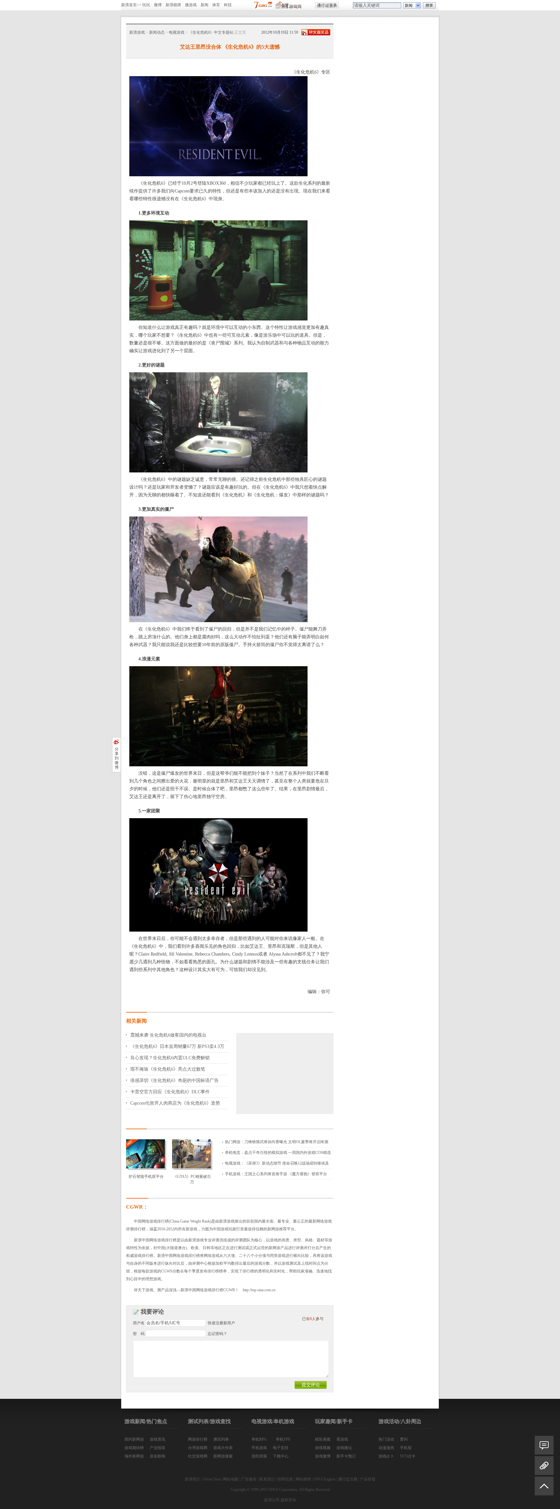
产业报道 (157, 1447)
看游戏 (342, 1439)
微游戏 (191, 5)
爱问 (404, 1439)
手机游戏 (259, 1447)
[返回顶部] (544, 1489)
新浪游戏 (137, 32)
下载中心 (280, 1456)
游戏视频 (323, 1447)
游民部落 (259, 1456)
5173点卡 (407, 1456)
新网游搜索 (223, 1456)
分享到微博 (117, 758)
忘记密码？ (217, 1333)
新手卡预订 (346, 1456)
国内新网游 (134, 1439)
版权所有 (288, 1500)
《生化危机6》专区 (311, 72)
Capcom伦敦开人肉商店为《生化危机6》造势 (175, 1103)
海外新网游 (134, 1456)
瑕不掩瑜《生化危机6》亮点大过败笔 (167, 1069)
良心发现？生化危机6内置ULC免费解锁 (170, 1057)
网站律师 (303, 1479)
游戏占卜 (386, 1456)
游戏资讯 (157, 1439)
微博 (158, 5)
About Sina (211, 1479)
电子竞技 (280, 1447)
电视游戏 (176, 32)
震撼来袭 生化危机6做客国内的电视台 (168, 1035)
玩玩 (146, 5)
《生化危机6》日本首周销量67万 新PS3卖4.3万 (177, 1046)
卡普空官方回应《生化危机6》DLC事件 (170, 1091)
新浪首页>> (131, 5)
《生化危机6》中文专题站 (211, 32)
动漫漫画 (386, 1447)
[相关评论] (544, 1445)
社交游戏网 (197, 1456)
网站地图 (231, 1479)
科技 (228, 5)
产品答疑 (368, 1479)
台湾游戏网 (197, 1447)
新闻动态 (157, 32)
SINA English (324, 1479)
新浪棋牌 (173, 5)
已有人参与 (312, 1319)
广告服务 (249, 1479)
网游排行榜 (197, 1439)
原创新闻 (157, 1456)
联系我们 (267, 1479)
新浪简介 (192, 1479)
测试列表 (221, 1439)
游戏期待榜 (134, 1447)
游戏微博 (323, 1456)
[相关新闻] (544, 1465)
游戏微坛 (344, 1447)
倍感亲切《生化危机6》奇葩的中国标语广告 (174, 1080)
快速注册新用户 (221, 1323)
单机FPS (283, 1439)
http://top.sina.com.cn (259, 1290)
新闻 (204, 5)
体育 (216, 5)
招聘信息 (285, 1479)
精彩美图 (323, 1439)
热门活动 (386, 1439)
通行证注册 (347, 1479)
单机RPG (259, 1439)
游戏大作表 (223, 1447)
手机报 (406, 1447)
